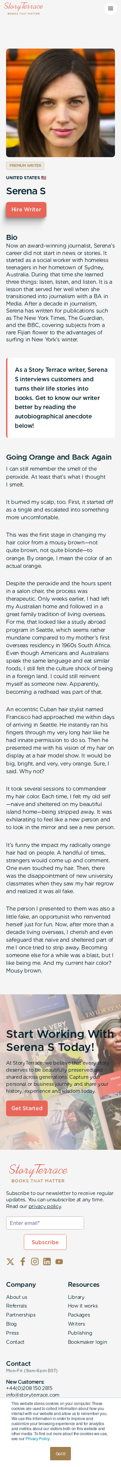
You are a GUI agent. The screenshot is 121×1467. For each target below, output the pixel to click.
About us (16, 1297)
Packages (79, 1315)
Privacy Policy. (38, 1438)
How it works (83, 1306)
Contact (15, 1342)
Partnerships (21, 1315)
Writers (76, 1324)
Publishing (80, 1333)
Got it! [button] (61, 1453)
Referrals (16, 1306)
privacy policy (45, 1206)
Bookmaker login (87, 1342)
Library (76, 1297)
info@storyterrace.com (32, 1395)
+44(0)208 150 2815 (29, 1388)
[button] (111, 8)
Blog (11, 1324)
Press (12, 1333)
